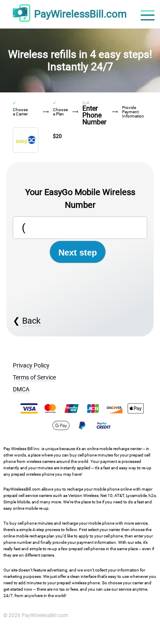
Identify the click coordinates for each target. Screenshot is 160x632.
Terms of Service (34, 377)
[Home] (21, 14)
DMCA (21, 389)
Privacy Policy (31, 365)
